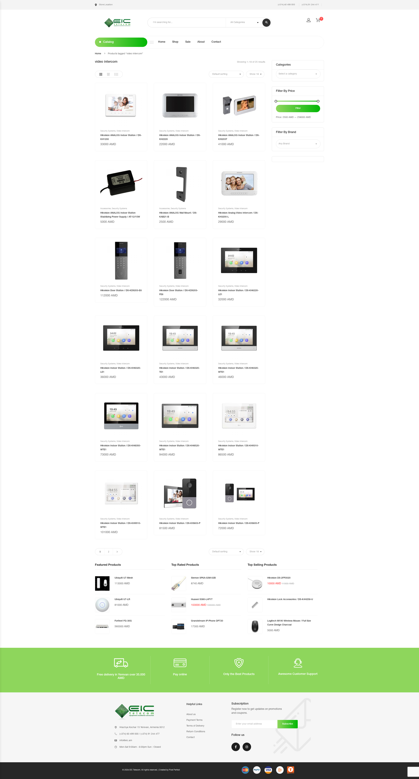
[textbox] (298, 74)
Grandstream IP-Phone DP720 (207, 621)
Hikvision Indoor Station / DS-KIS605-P (238, 523)
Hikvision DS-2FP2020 (279, 578)
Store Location (105, 5)
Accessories (105, 209)
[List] (116, 74)
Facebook (235, 749)
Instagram (247, 749)
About (201, 42)
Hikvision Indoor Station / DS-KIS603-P (179, 523)
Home (161, 42)
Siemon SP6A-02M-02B (203, 578)
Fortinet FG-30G (123, 621)
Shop (175, 42)
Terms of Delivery (195, 726)
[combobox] (298, 74)
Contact (216, 42)
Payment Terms (194, 720)
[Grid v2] (108, 74)
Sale (188, 42)
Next (117, 552)
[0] (320, 21)
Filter (298, 108)
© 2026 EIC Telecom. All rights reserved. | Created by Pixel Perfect (151, 770)
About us (191, 714)
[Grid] (100, 74)
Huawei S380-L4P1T (201, 599)
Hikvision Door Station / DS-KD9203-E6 (121, 291)
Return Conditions (195, 732)
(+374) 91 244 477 (310, 5)
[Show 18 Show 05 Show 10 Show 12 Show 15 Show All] (255, 74)
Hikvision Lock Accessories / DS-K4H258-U (290, 599)
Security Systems (108, 131)
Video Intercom (123, 131)
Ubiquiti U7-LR (122, 599)
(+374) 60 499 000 (286, 5)
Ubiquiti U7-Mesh (124, 578)
